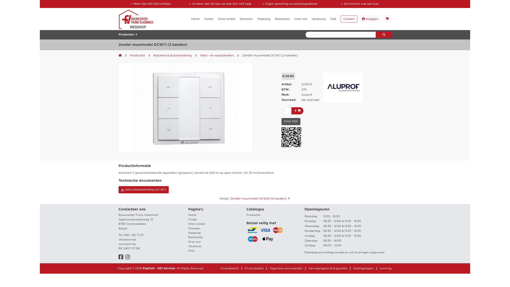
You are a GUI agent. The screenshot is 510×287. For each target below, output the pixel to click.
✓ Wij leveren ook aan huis (360, 3)
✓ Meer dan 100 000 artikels (150, 3)
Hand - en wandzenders (217, 55)
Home (192, 215)
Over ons (194, 242)
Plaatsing (194, 233)
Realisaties (195, 237)
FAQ (191, 251)
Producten (137, 55)
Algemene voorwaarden (286, 268)
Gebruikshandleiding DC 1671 (145, 189)
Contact (349, 19)
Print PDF (291, 121)
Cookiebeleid (229, 268)
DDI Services (166, 268)
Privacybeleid (254, 268)
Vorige (253, 198)
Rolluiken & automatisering (172, 55)
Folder (192, 219)
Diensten (194, 228)
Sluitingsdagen (363, 268)
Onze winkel (196, 224)
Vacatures (195, 246)
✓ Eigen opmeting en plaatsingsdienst (289, 3)
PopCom (149, 268)
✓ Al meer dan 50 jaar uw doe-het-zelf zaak (220, 3)
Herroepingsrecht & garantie (328, 268)
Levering (385, 268)
